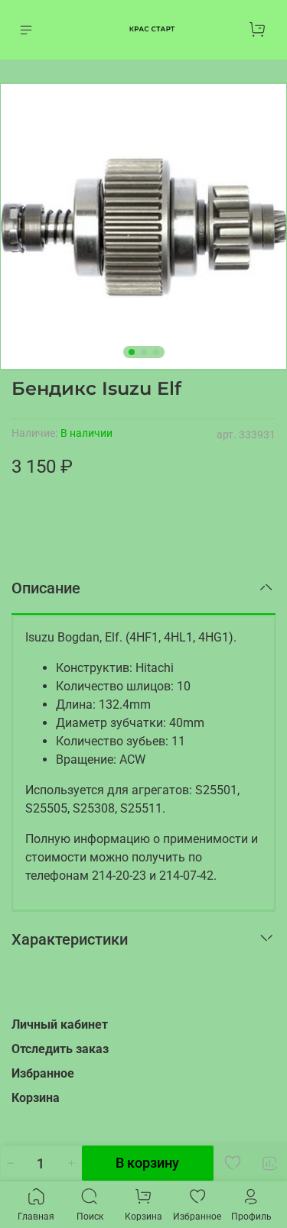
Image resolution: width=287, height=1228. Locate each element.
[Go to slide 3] (156, 352)
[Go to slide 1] (132, 352)
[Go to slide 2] (144, 352)
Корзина (35, 1098)
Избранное (42, 1073)
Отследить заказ (60, 1049)
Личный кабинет (59, 1024)
